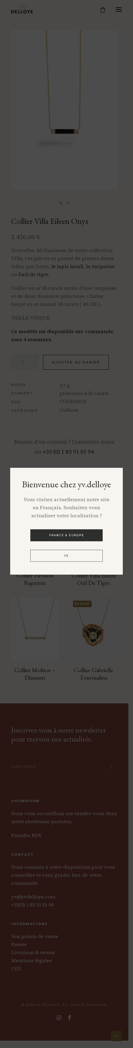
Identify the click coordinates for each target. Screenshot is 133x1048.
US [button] (66, 555)
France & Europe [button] (66, 535)
